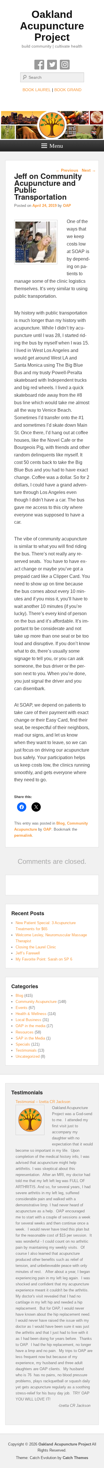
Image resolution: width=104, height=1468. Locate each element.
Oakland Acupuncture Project (52, 25)
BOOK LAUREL (37, 89)
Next (89, 170)
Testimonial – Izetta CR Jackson (43, 1102)
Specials (23, 1044)
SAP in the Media (30, 1038)
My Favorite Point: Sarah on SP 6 (44, 959)
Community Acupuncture (36, 1001)
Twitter (52, 65)
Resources (25, 1032)
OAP (67, 205)
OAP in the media (30, 1026)
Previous (67, 170)
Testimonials (26, 1050)
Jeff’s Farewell (28, 953)
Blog (60, 823)
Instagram (65, 65)
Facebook (39, 65)
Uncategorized (28, 1056)
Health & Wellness (31, 1014)
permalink (23, 835)
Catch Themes (75, 1458)
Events (21, 1007)
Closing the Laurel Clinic (36, 947)
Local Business (28, 1020)
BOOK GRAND (67, 89)
